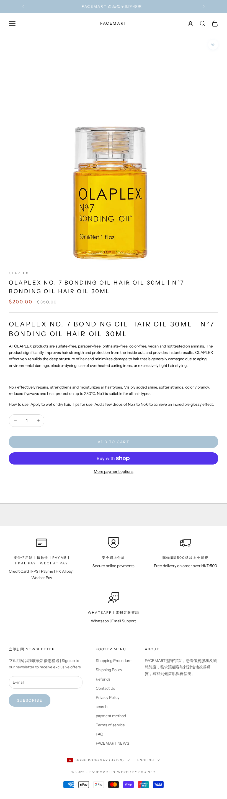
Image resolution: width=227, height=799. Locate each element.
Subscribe (29, 700)
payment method (111, 715)
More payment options (113, 471)
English (145, 760)
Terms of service (110, 724)
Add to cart (113, 442)
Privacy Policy (107, 697)
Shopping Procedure (113, 660)
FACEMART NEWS (112, 743)
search (101, 706)
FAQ (99, 734)
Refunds (103, 679)
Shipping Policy (109, 669)
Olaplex (19, 273)
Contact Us (105, 688)
